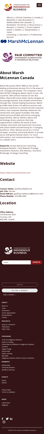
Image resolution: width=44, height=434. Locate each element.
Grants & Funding (7, 342)
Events (4, 380)
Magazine (5, 405)
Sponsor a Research (8, 324)
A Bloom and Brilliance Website (26, 430)
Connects (5, 347)
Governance (6, 310)
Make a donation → (9, 295)
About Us (5, 306)
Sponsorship (6, 351)
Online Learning (7, 353)
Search (36, 262)
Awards (4, 383)
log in (20, 285)
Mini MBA (5, 356)
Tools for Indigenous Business (12, 340)
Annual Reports (7, 315)
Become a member (20, 290)
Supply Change (6, 349)
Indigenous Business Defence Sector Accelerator (18, 358)
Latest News (6, 403)
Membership (6, 365)
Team (4, 308)
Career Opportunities (9, 313)
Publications (6, 327)
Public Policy (6, 329)
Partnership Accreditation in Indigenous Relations (18, 344)
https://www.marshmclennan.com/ (15, 172)
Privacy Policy (6, 390)
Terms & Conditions (8, 392)
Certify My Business (8, 367)
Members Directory (8, 370)
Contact (4, 317)
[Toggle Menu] (39, 5)
